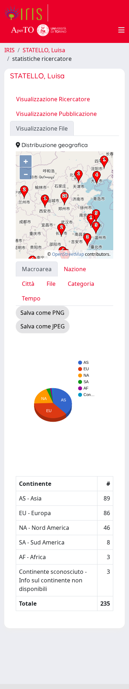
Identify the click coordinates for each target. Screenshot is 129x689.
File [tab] (51, 284)
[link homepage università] (38, 30)
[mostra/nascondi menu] (121, 30)
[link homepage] (26, 12)
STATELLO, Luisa (44, 50)
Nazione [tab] (75, 269)
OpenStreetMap (68, 254)
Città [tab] (28, 284)
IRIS (9, 50)
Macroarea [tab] (37, 269)
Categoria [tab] (81, 284)
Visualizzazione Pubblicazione (56, 114)
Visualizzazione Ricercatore (53, 99)
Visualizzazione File (42, 128)
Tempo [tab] (31, 298)
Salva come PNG (42, 313)
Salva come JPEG (42, 326)
